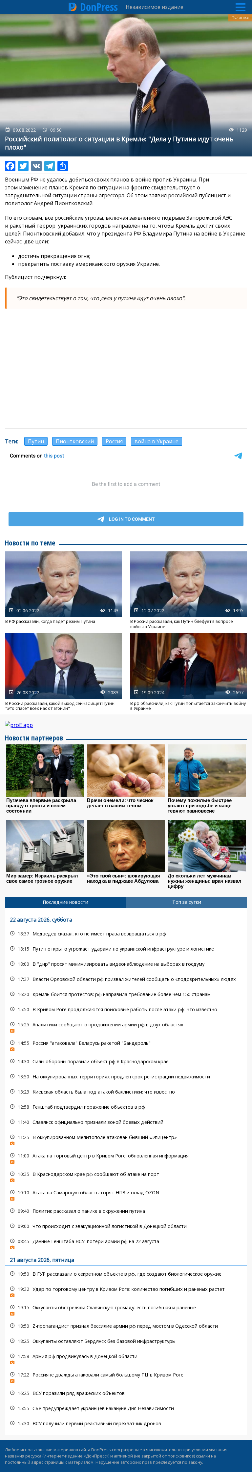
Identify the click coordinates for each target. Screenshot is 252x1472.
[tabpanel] (126, 1171)
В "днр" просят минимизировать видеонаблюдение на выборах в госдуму (126, 964)
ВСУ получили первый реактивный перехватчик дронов (126, 1423)
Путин (36, 441)
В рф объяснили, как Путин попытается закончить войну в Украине (188, 671)
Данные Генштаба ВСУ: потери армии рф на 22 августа (126, 1243)
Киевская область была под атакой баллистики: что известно (126, 1091)
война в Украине (156, 441)
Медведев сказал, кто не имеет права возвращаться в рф (126, 933)
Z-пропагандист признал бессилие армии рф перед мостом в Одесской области (126, 1326)
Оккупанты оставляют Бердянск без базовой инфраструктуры (126, 1341)
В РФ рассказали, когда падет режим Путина (63, 590)
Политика (240, 17)
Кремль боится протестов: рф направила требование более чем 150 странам (126, 994)
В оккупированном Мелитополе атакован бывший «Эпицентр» (126, 1138)
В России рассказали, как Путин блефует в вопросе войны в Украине (188, 590)
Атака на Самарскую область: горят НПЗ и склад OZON (126, 1194)
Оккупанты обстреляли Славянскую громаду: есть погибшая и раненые (126, 1309)
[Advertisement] (126, 376)
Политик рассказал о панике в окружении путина (126, 1211)
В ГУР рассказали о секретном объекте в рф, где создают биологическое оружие (126, 1274)
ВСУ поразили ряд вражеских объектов (126, 1393)
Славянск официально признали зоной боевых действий (126, 1122)
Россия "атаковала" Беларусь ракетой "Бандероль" (126, 1044)
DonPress (99, 7)
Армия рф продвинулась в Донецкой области (126, 1357)
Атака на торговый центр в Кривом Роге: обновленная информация (126, 1157)
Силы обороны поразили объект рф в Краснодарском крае (126, 1061)
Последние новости (65, 902)
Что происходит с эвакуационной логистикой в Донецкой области (126, 1226)
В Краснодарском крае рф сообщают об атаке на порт (126, 1175)
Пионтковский (75, 441)
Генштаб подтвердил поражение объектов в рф (126, 1107)
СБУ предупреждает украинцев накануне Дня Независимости (126, 1408)
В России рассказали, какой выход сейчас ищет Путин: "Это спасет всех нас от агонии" (63, 671)
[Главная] (73, 7)
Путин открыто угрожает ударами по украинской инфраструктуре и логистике (126, 949)
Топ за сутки (186, 902)
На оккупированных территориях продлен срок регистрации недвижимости (126, 1076)
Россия (114, 441)
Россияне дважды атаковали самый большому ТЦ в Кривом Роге (126, 1376)
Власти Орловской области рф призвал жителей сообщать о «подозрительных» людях (126, 979)
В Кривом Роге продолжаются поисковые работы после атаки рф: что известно (126, 1009)
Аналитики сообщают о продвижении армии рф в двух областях (126, 1026)
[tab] (65, 902)
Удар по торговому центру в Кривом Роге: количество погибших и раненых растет (126, 1290)
